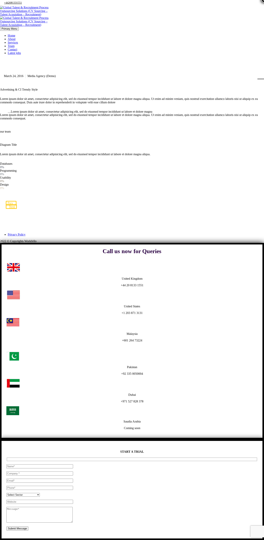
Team (11, 46)
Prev (10, 203)
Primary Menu (9, 28)
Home (11, 35)
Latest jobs (14, 53)
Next (12, 206)
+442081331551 (13, 2)
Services (13, 42)
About (11, 39)
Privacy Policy (17, 234)
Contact (12, 49)
